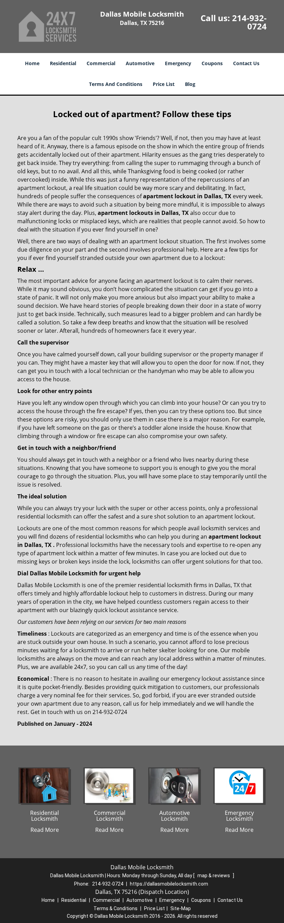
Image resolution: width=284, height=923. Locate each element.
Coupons (212, 63)
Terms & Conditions (115, 908)
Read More (44, 830)
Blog (190, 84)
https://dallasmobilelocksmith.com (169, 884)
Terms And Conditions (115, 84)
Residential (63, 63)
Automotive (140, 63)
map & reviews (214, 875)
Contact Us (246, 63)
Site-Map (180, 908)
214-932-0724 (249, 22)
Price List (164, 84)
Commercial (101, 63)
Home (32, 63)
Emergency (178, 63)
